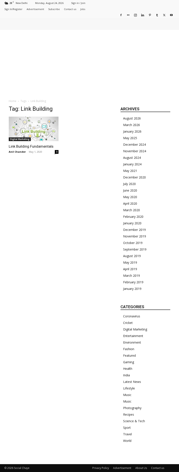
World (127, 441)
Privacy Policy (100, 468)
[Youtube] (171, 15)
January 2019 (132, 289)
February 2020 (133, 216)
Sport (127, 427)
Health (127, 369)
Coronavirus (131, 316)
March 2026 (131, 125)
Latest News (132, 382)
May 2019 (130, 262)
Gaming (128, 362)
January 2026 (132, 131)
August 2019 (132, 256)
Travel (127, 434)
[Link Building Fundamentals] (34, 129)
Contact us (70, 9)
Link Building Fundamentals (31, 146)
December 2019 (134, 230)
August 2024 (132, 158)
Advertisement (35, 9)
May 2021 (130, 171)
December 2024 (134, 144)
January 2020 (132, 223)
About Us (141, 468)
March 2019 (131, 275)
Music (127, 395)
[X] (164, 15)
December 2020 (134, 177)
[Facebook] (121, 15)
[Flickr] (128, 15)
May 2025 (130, 138)
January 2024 (132, 164)
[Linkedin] (142, 15)
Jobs (82, 9)
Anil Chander (17, 151)
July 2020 (129, 184)
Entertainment (133, 336)
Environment (132, 342)
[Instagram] (135, 15)
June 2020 (130, 190)
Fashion (128, 349)
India (126, 375)
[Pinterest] (149, 15)
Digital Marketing (19, 139)
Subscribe (54, 9)
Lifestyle (129, 388)
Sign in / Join (78, 3)
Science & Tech (134, 421)
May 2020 (130, 197)
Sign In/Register (13, 9)
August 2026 (132, 118)
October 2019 (133, 243)
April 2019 (130, 269)
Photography (132, 408)
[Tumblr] (157, 15)
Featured (129, 355)
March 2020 (131, 210)
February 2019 (133, 282)
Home (12, 101)
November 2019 (134, 236)
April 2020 (130, 203)
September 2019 (134, 249)
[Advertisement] (89, 62)
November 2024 (134, 151)
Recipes (128, 414)
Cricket (128, 323)
